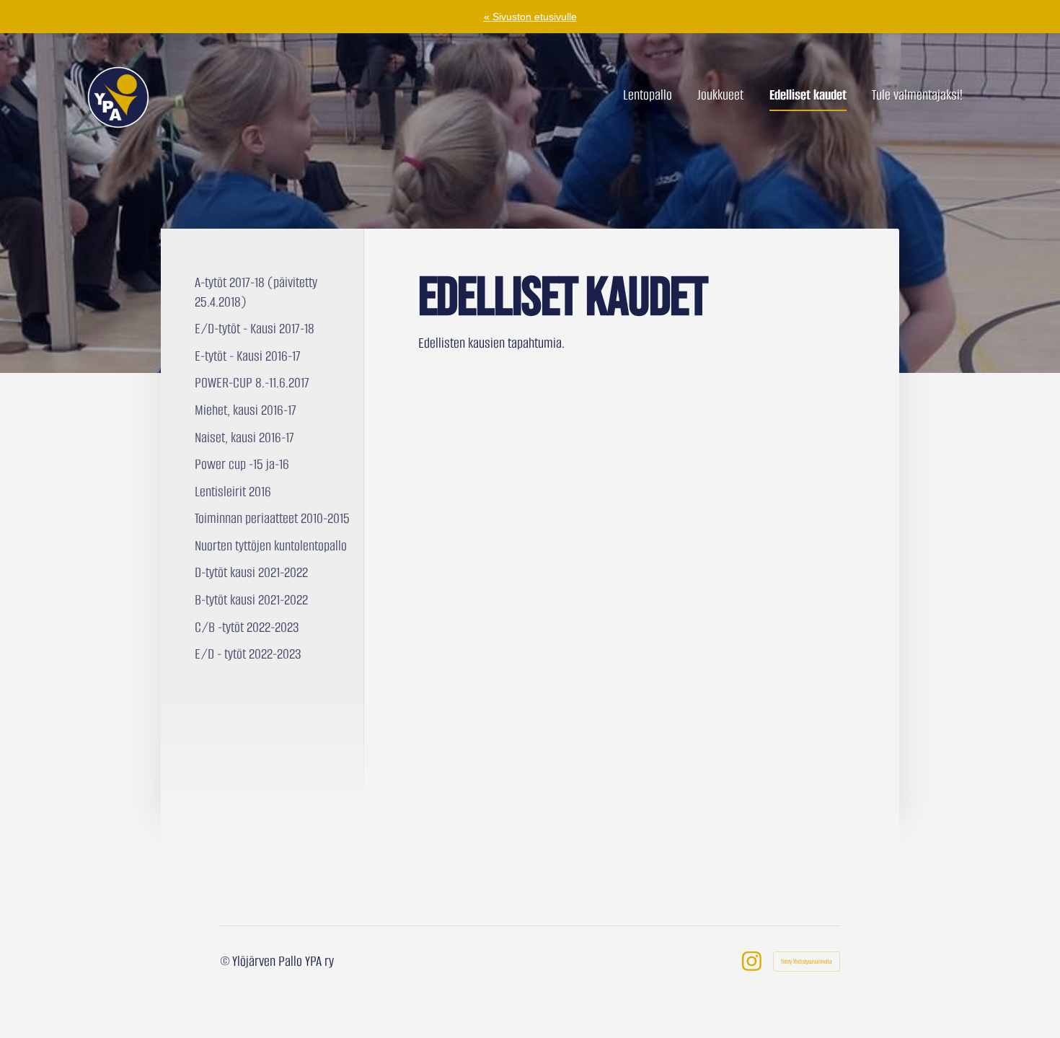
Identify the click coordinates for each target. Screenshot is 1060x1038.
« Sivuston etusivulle (530, 16)
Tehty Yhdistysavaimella (806, 961)
